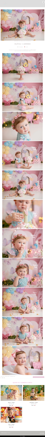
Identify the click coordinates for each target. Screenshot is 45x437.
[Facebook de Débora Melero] (40, 433)
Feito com (22, 436)
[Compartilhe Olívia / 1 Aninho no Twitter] (2, 377)
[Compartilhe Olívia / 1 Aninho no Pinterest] (4, 377)
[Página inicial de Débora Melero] (6, 3)
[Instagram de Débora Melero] (41, 433)
